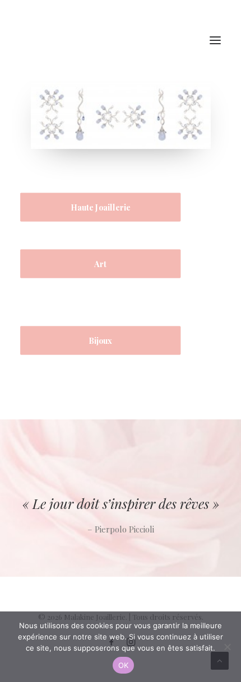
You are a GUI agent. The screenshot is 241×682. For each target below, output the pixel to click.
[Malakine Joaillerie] (83, 40)
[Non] (227, 646)
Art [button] (100, 264)
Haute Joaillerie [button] (101, 207)
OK (123, 665)
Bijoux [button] (100, 340)
